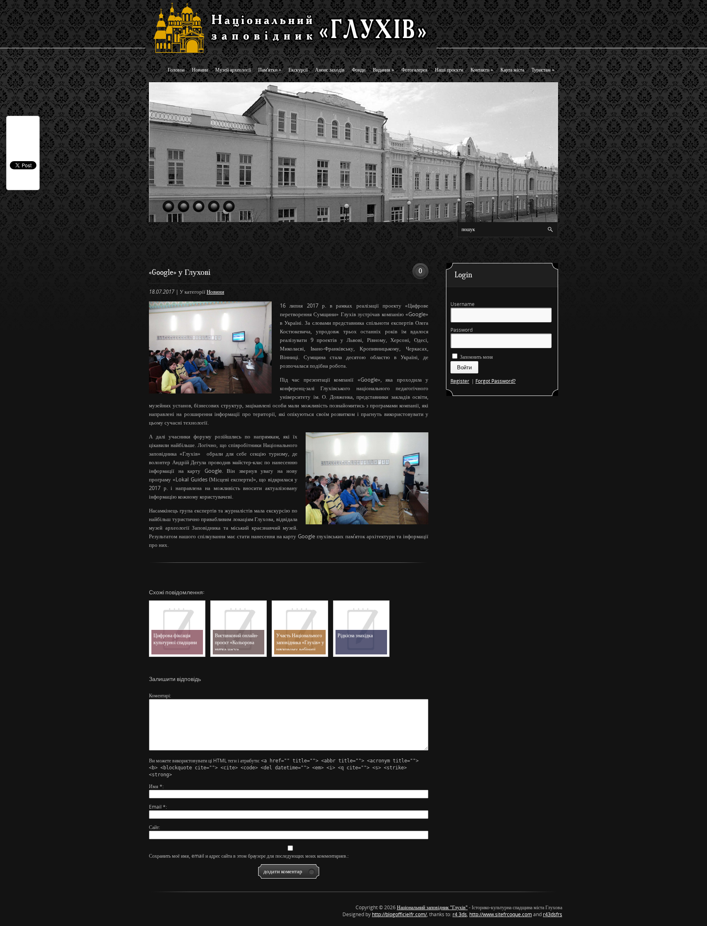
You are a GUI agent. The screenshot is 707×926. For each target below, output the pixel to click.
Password (461, 329)
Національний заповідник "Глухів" (432, 907)
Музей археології (233, 69)
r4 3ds (460, 914)
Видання (383, 69)
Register (459, 381)
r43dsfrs (552, 914)
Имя (155, 786)
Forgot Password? (495, 381)
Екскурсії (298, 69)
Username (462, 304)
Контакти (482, 69)
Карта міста (512, 69)
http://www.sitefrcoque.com (500, 914)
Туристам (542, 69)
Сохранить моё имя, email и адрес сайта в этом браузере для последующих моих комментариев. (248, 855)
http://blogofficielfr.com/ (399, 914)
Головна (176, 69)
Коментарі (159, 695)
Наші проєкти (449, 69)
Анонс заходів (329, 69)
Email (157, 806)
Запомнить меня (476, 356)
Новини (200, 69)
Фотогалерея (414, 69)
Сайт (154, 827)
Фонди (358, 69)
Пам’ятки (269, 69)
